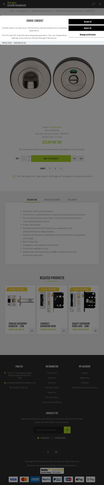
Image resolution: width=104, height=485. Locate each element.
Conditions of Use (20, 43)
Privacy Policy (7, 43)
